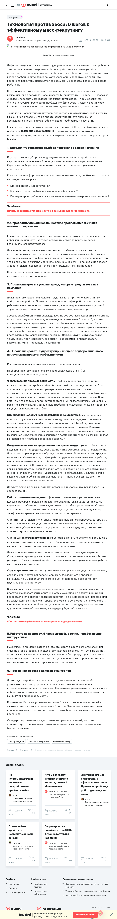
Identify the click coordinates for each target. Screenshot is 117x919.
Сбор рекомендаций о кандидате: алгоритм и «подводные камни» (44, 621)
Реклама (13, 888)
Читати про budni (85, 915)
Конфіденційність (17, 892)
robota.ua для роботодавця (40, 892)
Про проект (14, 883)
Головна (10, 750)
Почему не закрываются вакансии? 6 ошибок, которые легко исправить (48, 211)
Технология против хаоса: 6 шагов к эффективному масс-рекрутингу (63, 750)
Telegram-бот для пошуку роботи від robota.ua (87, 890)
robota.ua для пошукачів (40, 885)
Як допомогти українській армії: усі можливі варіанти (86, 885)
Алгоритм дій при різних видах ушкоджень (85, 895)
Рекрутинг (24, 750)
